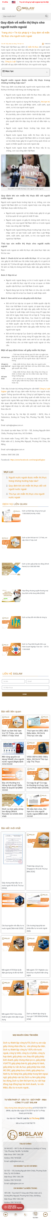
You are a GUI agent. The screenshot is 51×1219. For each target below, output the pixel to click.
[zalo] (25, 1214)
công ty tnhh (15, 1053)
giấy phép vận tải (16, 1077)
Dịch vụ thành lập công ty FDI (16, 1043)
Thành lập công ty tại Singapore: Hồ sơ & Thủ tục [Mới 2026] (37, 869)
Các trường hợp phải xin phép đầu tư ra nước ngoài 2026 (37, 928)
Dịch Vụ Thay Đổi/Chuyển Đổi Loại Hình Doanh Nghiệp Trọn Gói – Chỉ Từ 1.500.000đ (35, 646)
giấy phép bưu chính (21, 1070)
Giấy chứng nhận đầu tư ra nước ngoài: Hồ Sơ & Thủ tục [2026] (13, 885)
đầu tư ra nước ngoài (18, 1087)
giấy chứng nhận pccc (24, 1060)
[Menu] (3, 8)
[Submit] (46, 16)
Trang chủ (6, 32)
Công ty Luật (10, 61)
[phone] (35, 1213)
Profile (5, 2)
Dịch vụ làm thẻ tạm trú (23, 1081)
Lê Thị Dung (34, 1118)
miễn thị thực (33, 47)
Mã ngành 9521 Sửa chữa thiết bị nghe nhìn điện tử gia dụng (13, 1017)
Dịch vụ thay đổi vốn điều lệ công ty (34, 617)
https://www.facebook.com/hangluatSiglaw (27, 460)
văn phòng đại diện (36, 1046)
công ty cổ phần (29, 1053)
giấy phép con (19, 1056)
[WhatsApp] (15, 1214)
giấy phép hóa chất (36, 1067)
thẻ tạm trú (45, 102)
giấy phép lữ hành (36, 1063)
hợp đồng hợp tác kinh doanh (22, 1084)
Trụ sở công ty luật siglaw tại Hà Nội (34, 2)
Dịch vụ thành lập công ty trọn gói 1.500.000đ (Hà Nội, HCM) (37, 1016)
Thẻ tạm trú (20, 43)
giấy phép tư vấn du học (14, 1067)
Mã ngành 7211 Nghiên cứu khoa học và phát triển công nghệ (37, 972)
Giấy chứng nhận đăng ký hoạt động (18, 1108)
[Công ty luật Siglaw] (25, 8)
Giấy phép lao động (11, 43)
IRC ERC (7, 1070)
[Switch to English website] (13, 2)
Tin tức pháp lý (21, 32)
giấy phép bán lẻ (19, 1063)
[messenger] (45, 1214)
